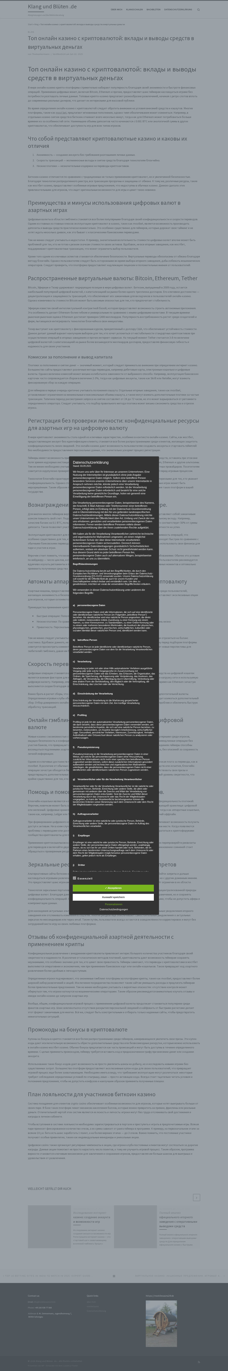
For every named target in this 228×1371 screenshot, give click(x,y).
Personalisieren (113, 904)
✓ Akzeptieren (113, 888)
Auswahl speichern (113, 897)
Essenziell (85, 878)
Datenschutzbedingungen (114, 909)
